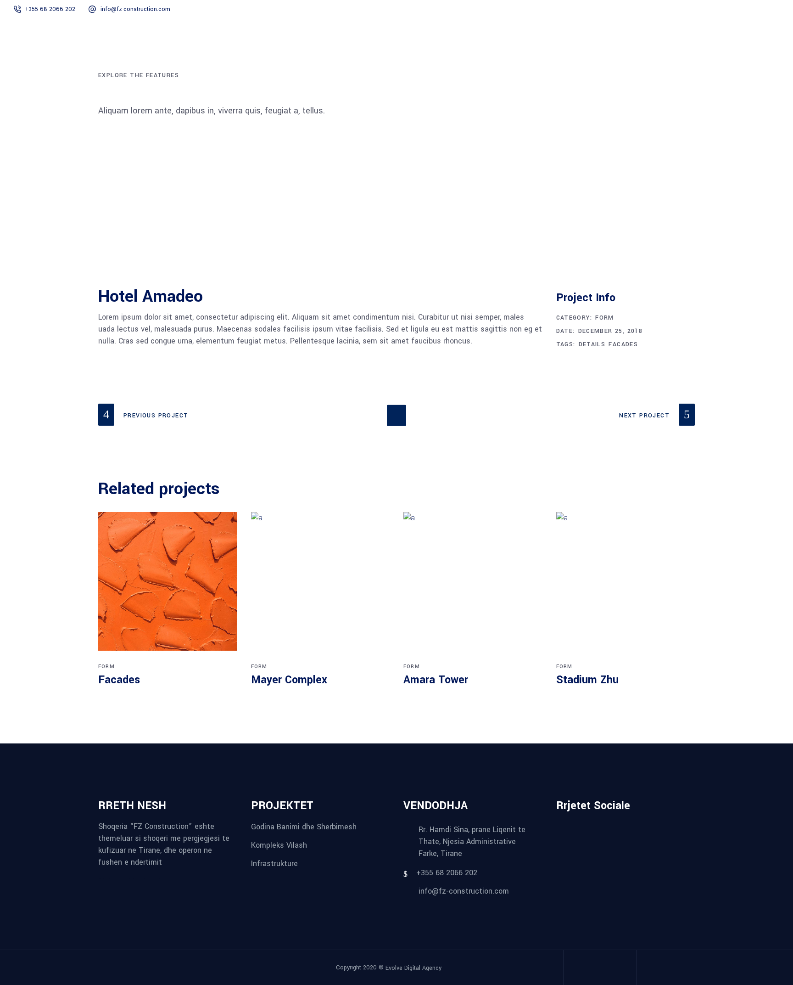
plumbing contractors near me (116, 879)
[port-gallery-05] (294, 259)
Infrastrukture (274, 863)
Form (604, 318)
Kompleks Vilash (279, 845)
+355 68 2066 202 (50, 9)
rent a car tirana (131, 879)
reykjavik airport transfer (103, 879)
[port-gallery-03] (193, 234)
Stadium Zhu (587, 679)
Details (592, 344)
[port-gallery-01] (600, 234)
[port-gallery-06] (396, 234)
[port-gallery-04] (600, 259)
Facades (623, 344)
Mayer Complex (289, 679)
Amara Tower (435, 679)
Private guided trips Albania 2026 (142, 879)
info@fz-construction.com (135, 9)
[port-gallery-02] (193, 208)
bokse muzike (153, 879)
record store (158, 879)
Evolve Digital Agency (413, 968)
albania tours (125, 879)
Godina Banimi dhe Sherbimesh (304, 827)
